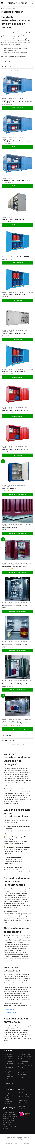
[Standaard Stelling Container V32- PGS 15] (17, 394)
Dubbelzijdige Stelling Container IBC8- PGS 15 (16, 141)
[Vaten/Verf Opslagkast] (17, 472)
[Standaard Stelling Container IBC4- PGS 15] (17, 241)
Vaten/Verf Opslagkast (9, 488)
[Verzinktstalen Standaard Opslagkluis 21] (17, 628)
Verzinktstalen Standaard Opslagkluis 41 (14, 684)
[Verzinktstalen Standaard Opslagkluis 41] (17, 667)
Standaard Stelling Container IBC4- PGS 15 (15, 257)
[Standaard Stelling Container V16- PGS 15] (17, 356)
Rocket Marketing (24, 1143)
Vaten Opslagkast (20, 485)
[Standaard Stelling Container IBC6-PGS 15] (17, 279)
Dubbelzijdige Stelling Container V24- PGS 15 (16, 180)
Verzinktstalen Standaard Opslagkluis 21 (14, 645)
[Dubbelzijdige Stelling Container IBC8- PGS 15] (17, 124)
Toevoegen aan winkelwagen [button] (17, 494)
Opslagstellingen (10, 1012)
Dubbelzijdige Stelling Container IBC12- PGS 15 (17, 102)
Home (2, 8)
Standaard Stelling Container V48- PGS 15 (15, 449)
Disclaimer (19, 1137)
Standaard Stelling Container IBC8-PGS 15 (15, 333)
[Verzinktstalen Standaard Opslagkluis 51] (17, 706)
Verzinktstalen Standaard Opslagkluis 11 (14, 606)
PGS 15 (10, 100)
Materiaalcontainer (8, 98)
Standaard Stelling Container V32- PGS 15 (15, 410)
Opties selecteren (17, 107)
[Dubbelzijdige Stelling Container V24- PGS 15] (17, 163)
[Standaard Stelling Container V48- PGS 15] (17, 433)
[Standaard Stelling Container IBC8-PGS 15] (17, 317)
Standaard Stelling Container (24, 255)
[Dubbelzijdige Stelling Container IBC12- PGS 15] (17, 85)
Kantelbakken (9, 1009)
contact (27, 1036)
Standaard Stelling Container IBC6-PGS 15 (15, 294)
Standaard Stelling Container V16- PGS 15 (15, 371)
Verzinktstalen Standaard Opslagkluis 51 (14, 723)
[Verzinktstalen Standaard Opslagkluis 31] (17, 550)
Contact (13, 1137)
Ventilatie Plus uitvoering (9, 527)
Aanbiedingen (6, 486)
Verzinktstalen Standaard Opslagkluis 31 (14, 566)
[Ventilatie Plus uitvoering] (17, 511)
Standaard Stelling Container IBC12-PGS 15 (15, 219)
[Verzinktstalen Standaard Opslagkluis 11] (17, 589)
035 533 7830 (7, 56)
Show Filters (8, 62)
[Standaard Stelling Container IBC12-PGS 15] (17, 202)
